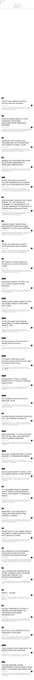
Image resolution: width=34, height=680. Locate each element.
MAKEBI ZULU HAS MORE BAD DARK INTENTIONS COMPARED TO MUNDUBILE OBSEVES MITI (16, 163)
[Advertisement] (17, 25)
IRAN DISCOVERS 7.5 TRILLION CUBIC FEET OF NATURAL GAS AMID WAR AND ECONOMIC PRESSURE (16, 436)
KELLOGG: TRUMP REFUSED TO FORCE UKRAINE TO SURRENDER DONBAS (17, 455)
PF (2, 98)
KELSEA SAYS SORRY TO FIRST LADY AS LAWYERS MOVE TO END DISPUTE (16, 473)
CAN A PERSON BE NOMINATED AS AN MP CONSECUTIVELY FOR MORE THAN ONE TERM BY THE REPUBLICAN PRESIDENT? (16, 574)
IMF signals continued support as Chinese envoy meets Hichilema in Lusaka (15, 264)
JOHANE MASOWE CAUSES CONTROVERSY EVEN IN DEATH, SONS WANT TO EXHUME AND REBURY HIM (17, 667)
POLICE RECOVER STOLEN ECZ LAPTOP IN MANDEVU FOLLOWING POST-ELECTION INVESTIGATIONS (16, 183)
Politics (3, 278)
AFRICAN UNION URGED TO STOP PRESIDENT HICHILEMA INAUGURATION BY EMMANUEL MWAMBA (15, 122)
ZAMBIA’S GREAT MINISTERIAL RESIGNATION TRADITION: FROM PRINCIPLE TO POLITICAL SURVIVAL (16, 226)
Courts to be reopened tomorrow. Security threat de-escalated (14, 102)
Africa (3, 468)
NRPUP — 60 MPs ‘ (9, 593)
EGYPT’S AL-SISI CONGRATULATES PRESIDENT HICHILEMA (16, 632)
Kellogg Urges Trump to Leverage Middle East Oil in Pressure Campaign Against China (16, 381)
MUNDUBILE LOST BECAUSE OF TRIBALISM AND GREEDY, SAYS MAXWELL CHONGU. (14, 514)
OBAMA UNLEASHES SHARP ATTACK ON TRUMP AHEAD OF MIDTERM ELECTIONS (16, 304)
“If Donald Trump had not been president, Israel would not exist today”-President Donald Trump (17, 361)
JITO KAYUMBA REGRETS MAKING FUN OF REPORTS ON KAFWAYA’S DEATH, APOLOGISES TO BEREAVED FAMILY (16, 493)
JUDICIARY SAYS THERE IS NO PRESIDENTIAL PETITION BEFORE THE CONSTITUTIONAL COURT (15, 143)
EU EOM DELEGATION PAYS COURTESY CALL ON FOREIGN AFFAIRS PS (17, 417)
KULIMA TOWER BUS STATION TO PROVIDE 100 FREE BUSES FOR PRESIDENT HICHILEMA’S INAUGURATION (15, 612)
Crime (3, 177)
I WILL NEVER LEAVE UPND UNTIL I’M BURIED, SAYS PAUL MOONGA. (16, 649)
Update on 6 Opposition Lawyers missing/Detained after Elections (14, 245)
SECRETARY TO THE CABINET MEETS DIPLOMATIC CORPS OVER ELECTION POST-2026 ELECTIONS (17, 533)
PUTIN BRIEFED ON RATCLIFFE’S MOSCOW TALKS (15, 400)
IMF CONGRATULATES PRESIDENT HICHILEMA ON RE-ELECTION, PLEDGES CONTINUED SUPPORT (15, 553)
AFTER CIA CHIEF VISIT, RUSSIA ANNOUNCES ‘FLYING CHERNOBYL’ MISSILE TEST (15, 323)
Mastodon (2, 1)
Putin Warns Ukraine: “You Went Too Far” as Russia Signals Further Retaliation (15, 284)
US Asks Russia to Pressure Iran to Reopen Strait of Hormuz (15, 342)
